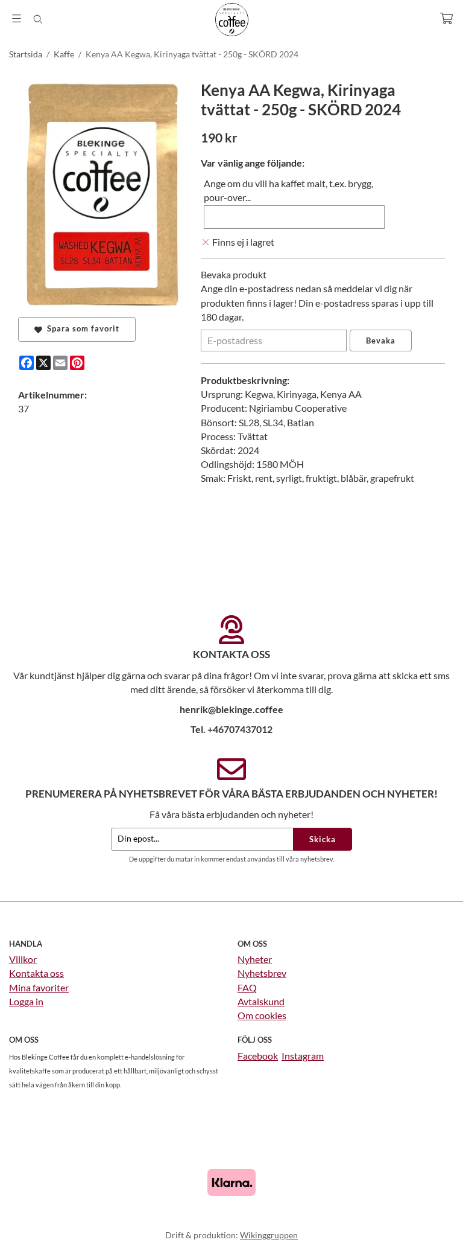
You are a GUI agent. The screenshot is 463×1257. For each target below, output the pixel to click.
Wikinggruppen (269, 1235)
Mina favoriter (39, 987)
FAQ (247, 987)
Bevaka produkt (233, 274)
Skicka (322, 839)
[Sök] (37, 19)
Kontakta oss (36, 973)
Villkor (23, 959)
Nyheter (255, 959)
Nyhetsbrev (262, 973)
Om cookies (262, 1015)
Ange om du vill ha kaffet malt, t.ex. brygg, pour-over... (288, 190)
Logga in (26, 1001)
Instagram (303, 1055)
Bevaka (380, 340)
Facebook (258, 1055)
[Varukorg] (446, 18)
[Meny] (16, 18)
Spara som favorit (80, 328)
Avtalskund (261, 1001)
